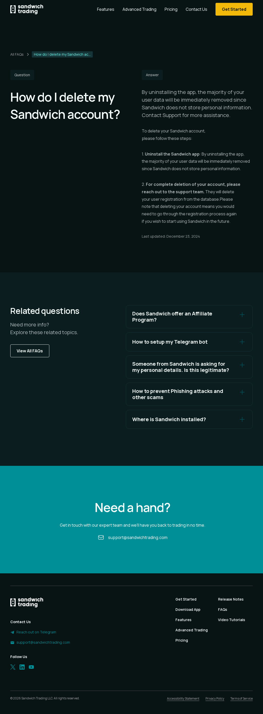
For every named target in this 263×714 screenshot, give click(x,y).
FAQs (222, 609)
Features (105, 9)
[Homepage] (26, 9)
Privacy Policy (214, 698)
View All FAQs (30, 351)
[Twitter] (12, 667)
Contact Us (196, 9)
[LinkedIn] (22, 667)
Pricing (171, 9)
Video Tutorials (231, 619)
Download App (187, 609)
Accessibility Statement (183, 698)
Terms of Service (241, 698)
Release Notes (230, 599)
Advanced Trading (139, 9)
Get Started (185, 599)
